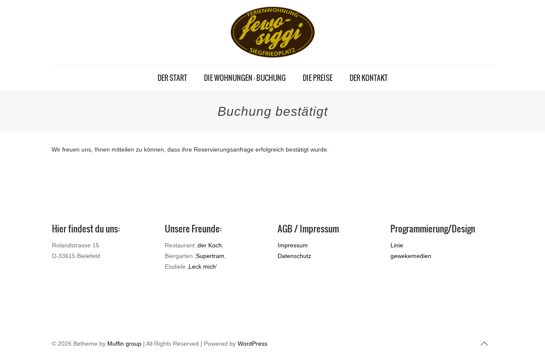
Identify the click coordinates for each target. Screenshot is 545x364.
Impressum (293, 245)
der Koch (210, 245)
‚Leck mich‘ (202, 266)
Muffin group (124, 343)
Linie (396, 245)
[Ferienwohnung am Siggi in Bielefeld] (272, 32)
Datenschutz (294, 255)
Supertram (210, 255)
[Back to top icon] (484, 344)
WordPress (252, 343)
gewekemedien (410, 255)
